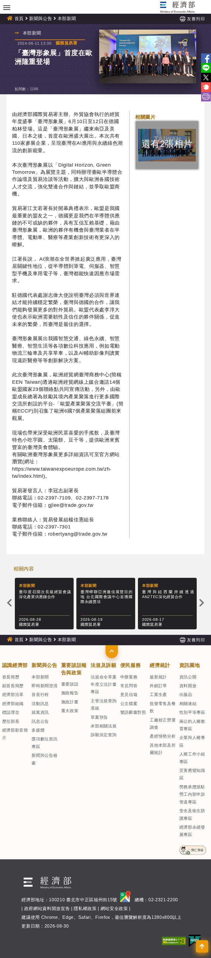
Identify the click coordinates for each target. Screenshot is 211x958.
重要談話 (70, 684)
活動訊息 (40, 703)
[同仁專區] (192, 848)
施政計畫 (70, 702)
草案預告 (99, 717)
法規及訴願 (103, 665)
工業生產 (158, 694)
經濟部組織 (13, 703)
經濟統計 (160, 665)
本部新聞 (40, 677)
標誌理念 (11, 712)
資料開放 (188, 685)
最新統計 (158, 677)
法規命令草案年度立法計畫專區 (103, 684)
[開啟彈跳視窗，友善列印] (192, 18)
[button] (112, 651)
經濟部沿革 (13, 694)
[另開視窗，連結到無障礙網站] (174, 940)
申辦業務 (129, 677)
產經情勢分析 (163, 736)
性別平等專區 (192, 712)
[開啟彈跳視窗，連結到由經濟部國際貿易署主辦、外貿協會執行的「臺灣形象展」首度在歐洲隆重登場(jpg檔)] (147, 56)
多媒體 (38, 730)
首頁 (19, 18)
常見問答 (129, 685)
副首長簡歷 (13, 685)
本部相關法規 (103, 726)
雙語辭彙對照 (133, 712)
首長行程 (40, 694)
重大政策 (70, 710)
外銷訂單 (158, 685)
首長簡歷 (11, 677)
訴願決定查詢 (103, 734)
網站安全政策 (114, 908)
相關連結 (188, 703)
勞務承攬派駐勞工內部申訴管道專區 (192, 794)
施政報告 (70, 692)
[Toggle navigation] (6, 7)
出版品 (185, 694)
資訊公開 (188, 677)
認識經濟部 (15, 665)
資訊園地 (189, 665)
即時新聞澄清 (44, 685)
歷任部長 (11, 721)
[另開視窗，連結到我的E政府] (195, 940)
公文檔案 (129, 703)
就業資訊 (40, 712)
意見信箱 (129, 694)
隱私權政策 (85, 908)
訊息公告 (40, 721)
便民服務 (130, 665)
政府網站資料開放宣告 (47, 908)
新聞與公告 (40, 18)
